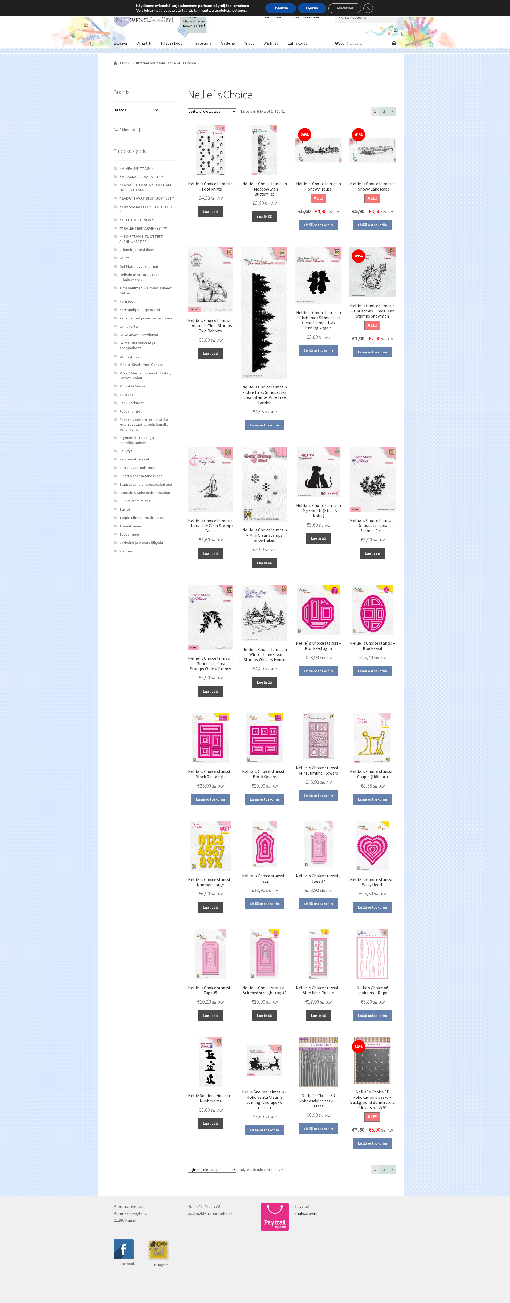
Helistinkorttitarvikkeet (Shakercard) (139, 277)
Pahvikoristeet (131, 402)
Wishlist (271, 43)
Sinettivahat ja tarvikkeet (140, 475)
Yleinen (125, 551)
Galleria (228, 43)
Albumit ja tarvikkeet (137, 249)
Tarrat (124, 509)
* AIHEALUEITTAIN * (136, 168)
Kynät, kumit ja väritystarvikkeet (146, 318)
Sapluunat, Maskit (134, 459)
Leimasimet (129, 356)
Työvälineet (129, 534)
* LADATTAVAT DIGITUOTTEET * (146, 198)
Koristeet (127, 301)
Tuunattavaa (130, 526)
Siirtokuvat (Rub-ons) (137, 467)
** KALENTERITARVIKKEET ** (143, 228)
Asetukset (344, 8)
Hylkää (312, 8)
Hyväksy (280, 8)
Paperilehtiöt (130, 411)
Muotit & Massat (133, 386)
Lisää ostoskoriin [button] (318, 224)
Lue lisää (210, 211)
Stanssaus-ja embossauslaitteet (145, 484)
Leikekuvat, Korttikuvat (138, 334)
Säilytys (125, 451)
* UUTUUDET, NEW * (136, 219)
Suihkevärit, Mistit (134, 500)
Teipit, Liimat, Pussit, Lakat (142, 517)
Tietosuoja (201, 43)
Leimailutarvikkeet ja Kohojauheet (137, 345)
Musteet (126, 394)
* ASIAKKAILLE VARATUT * (141, 176)
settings (239, 10)
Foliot (124, 258)
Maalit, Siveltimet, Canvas (141, 364)
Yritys (249, 43)
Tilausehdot (171, 43)
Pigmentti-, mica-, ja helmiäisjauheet (136, 440)
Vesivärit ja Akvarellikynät (141, 542)
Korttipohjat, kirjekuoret (139, 309)
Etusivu (120, 43)
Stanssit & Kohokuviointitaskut (144, 492)
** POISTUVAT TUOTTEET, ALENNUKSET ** (141, 239)
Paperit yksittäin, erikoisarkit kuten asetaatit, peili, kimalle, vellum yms (144, 424)
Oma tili (143, 43)
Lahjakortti (298, 43)
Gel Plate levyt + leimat (138, 266)
